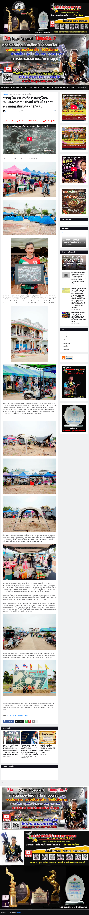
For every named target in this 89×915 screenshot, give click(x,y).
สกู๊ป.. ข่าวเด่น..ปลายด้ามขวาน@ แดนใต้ (20, 94)
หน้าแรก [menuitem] (6, 87)
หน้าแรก (5, 94)
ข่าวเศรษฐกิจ (65, 349)
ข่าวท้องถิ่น (65, 346)
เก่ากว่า (55, 783)
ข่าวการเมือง (65, 334)
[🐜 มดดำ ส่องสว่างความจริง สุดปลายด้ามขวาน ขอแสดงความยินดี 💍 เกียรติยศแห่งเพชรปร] (29, 737)
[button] (2, 87)
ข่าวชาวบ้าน (65, 337)
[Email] (33, 721)
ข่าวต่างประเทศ (66, 343)
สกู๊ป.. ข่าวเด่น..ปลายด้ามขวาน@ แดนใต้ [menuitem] (63, 87)
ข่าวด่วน (64, 340)
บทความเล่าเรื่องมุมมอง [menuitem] (26, 92)
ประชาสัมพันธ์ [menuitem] (80, 87)
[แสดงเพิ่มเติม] (36, 721)
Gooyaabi (19, 912)
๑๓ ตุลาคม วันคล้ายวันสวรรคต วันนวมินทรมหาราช (74, 241)
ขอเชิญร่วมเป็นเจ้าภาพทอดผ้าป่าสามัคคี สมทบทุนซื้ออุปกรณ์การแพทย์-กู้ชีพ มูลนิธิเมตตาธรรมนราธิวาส (47, 748)
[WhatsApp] (26, 721)
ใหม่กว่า (4, 783)
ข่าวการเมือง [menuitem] (28, 87)
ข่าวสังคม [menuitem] (36, 87)
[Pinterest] (29, 721)
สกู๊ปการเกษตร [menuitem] (46, 87)
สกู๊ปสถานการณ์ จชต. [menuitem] (16, 87)
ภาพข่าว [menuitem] (15, 92)
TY (7, 912)
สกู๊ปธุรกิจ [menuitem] (7, 92)
